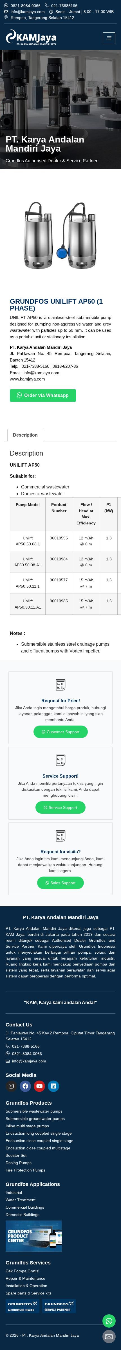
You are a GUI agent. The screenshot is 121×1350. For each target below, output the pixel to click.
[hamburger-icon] (109, 38)
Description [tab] (25, 435)
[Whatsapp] (109, 1321)
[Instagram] (11, 1086)
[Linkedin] (53, 1086)
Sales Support (62, 883)
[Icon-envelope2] (109, 1336)
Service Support (63, 807)
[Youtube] (39, 1086)
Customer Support (63, 732)
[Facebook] (25, 1086)
